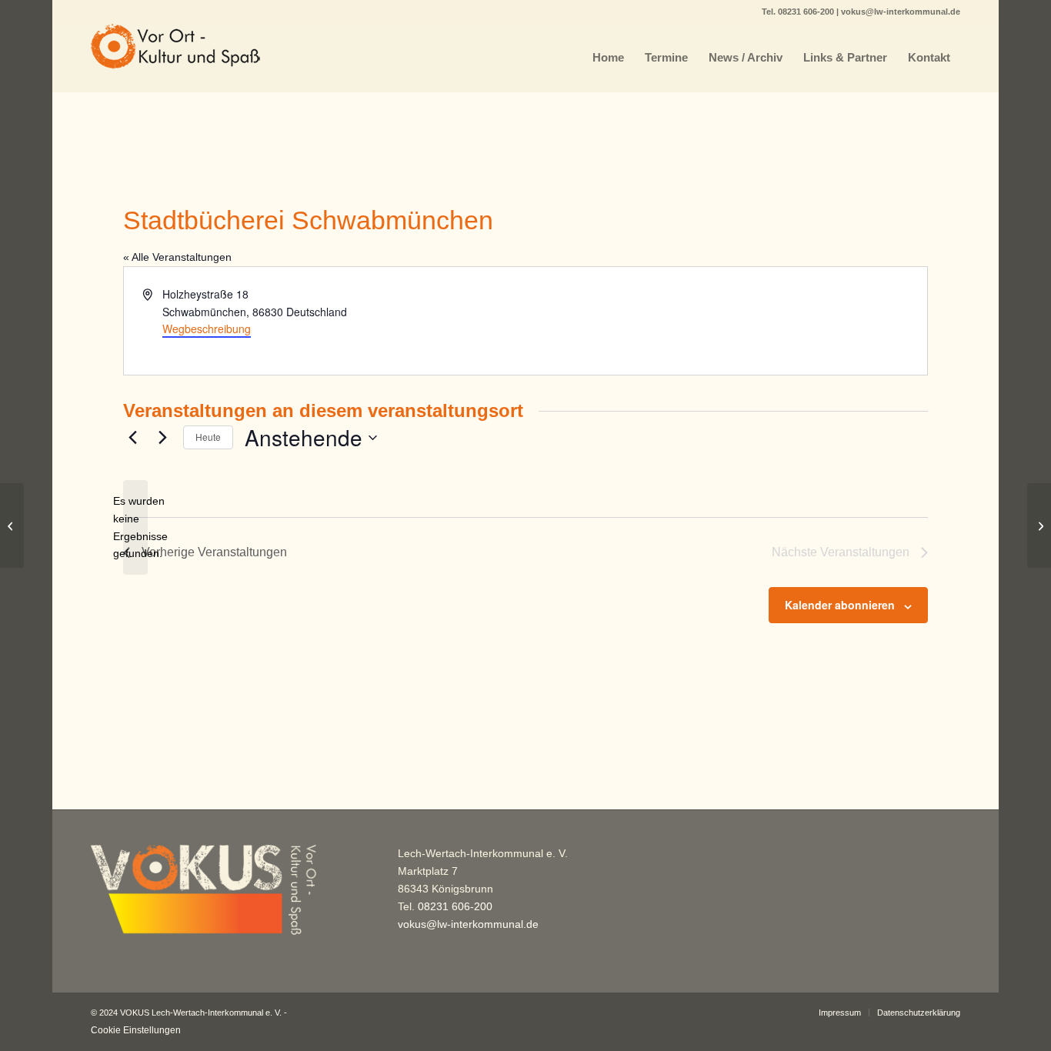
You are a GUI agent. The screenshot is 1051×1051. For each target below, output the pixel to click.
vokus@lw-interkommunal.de (900, 11)
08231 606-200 (807, 11)
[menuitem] (608, 58)
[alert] (135, 527)
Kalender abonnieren (840, 604)
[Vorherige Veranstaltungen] (132, 438)
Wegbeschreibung (206, 328)
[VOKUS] (175, 58)
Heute (208, 436)
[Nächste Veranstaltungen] (162, 438)
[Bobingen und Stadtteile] (12, 525)
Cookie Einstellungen (136, 1030)
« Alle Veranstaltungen (177, 257)
